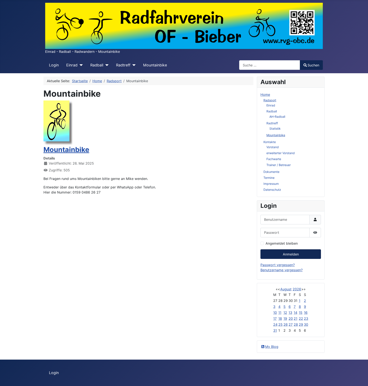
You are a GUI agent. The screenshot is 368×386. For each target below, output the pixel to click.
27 (291, 324)
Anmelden (291, 254)
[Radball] (106, 65)
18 (280, 318)
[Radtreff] (133, 65)
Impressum (271, 183)
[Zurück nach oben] (360, 378)
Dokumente (271, 172)
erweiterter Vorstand (280, 153)
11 (279, 312)
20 (291, 318)
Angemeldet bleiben (282, 243)
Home (265, 94)
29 (301, 324)
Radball (96, 65)
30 (306, 324)
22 (301, 318)
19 (285, 318)
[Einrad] (80, 65)
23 (306, 318)
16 (306, 312)
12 (285, 312)
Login (54, 65)
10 (275, 312)
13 (290, 312)
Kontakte (269, 142)
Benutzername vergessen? (281, 270)
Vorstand (272, 147)
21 (295, 318)
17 (275, 318)
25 (280, 324)
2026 (297, 289)
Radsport (269, 100)
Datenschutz (272, 189)
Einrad (72, 65)
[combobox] (269, 65)
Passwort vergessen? (277, 265)
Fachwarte (273, 159)
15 (300, 312)
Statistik (275, 128)
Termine (269, 177)
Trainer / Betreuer (278, 165)
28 (296, 324)
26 (285, 324)
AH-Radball (277, 116)
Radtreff (123, 65)
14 (295, 312)
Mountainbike (155, 65)
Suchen (313, 65)
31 (275, 330)
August (286, 289)
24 (275, 324)
